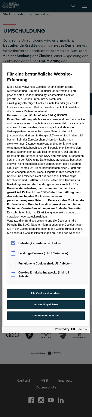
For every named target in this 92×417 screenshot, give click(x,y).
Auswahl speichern (46, 304)
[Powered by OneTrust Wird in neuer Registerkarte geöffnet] (71, 330)
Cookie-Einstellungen (46, 315)
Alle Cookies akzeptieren (46, 293)
